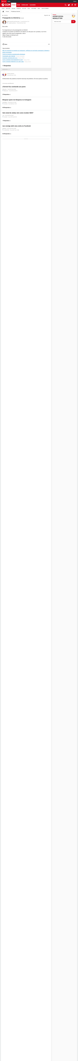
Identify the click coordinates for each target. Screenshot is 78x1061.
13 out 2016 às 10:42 (21, 23)
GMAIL (39, 8)
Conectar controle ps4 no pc (9, 58)
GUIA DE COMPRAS (45, 8)
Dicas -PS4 (21, 58)
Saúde (9, 1)
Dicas (18, 5)
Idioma (74, 1)
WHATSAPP (8, 8)
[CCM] (6, 5)
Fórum (13, 5)
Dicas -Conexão (20, 56)
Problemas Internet (15, 11)
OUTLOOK (24, 8)
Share (5, 44)
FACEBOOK (19, 8)
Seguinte (46, 15)
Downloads (25, 5)
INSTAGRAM (33, 8)
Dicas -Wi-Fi (28, 61)
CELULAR (13, 8)
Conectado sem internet (8, 56)
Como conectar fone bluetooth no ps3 (12, 59)
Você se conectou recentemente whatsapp (13, 54)
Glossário (33, 5)
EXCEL (29, 8)
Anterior (6, 15)
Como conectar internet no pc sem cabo (13, 61)
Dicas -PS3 (26, 59)
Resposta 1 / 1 (6, 69)
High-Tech (4, 1)
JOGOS (3, 8)
